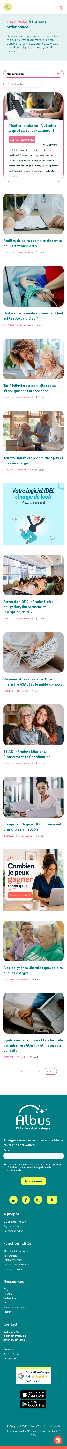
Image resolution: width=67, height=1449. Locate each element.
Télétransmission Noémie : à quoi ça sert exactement (32, 128)
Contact (8, 1349)
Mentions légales (16, 1430)
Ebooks (7, 1293)
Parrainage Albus (13, 1230)
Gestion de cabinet (22, 139)
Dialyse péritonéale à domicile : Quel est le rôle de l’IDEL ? (33, 316)
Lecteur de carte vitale (16, 1264)
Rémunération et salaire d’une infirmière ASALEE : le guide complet (32, 682)
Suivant (50, 1071)
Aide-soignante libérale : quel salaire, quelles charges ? (33, 970)
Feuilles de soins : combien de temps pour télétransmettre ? (32, 243)
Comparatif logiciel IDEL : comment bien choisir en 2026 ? (32, 827)
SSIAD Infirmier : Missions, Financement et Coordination (27, 754)
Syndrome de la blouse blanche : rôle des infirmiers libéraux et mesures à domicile (33, 1045)
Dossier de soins (12, 1268)
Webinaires (9, 1298)
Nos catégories (15, 73)
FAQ (5, 1303)
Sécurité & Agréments (15, 1251)
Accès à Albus (11, 1354)
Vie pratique (22, 1057)
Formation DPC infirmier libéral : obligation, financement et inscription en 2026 (29, 606)
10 (22, 1071)
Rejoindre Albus (12, 1226)
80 (39, 1071)
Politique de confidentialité (43, 1430)
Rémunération (23, 691)
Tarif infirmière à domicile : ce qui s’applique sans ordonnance (30, 388)
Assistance (9, 1358)
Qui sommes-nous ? (14, 1221)
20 (30, 1071)
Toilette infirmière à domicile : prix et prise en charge (33, 461)
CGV (33, 1435)
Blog (5, 1289)
